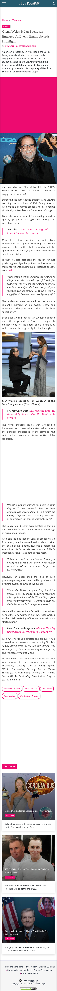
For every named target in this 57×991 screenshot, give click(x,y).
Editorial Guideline (47, 967)
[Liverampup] (29, 3)
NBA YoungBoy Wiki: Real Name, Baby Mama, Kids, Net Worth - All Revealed (31, 414)
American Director (12, 688)
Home (5, 20)
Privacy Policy (31, 967)
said (9, 270)
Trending (16, 20)
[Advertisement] (28, 103)
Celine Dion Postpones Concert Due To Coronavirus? (28, 811)
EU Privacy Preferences (41, 970)
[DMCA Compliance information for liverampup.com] (28, 988)
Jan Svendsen (9, 696)
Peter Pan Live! (31, 688)
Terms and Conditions (13, 967)
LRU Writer (9, 46)
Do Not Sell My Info (29, 973)
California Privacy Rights (18, 970)
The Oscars (47, 688)
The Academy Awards (29, 696)
